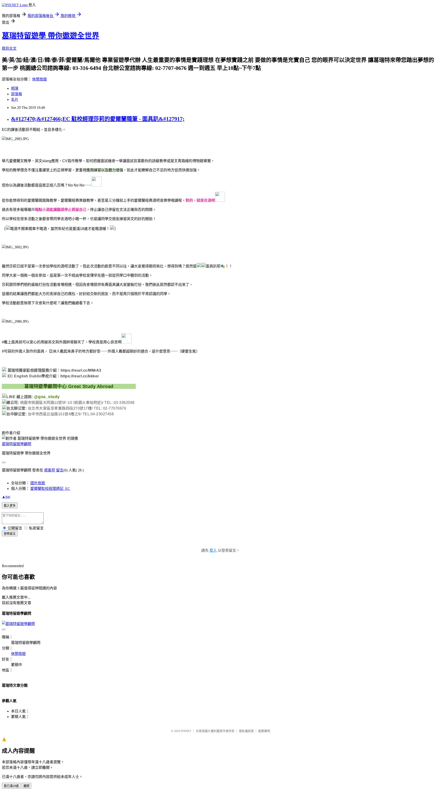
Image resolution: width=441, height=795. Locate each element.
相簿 (14, 88)
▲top (6, 497)
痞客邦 (49, 470)
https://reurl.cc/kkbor (79, 376)
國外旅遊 (37, 483)
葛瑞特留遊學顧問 (16, 444)
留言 (59, 470)
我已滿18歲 (11, 786)
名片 (14, 99)
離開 (26, 786)
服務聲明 (264, 731)
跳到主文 (9, 48)
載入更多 (10, 505)
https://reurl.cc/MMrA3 (81, 370)
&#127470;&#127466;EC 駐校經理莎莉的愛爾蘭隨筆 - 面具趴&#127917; (97, 119)
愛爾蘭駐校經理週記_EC (50, 489)
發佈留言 (10, 533)
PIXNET (186, 731)
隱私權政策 (246, 731)
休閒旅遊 (39, 79)
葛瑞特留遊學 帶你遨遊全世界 (50, 36)
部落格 (16, 94)
